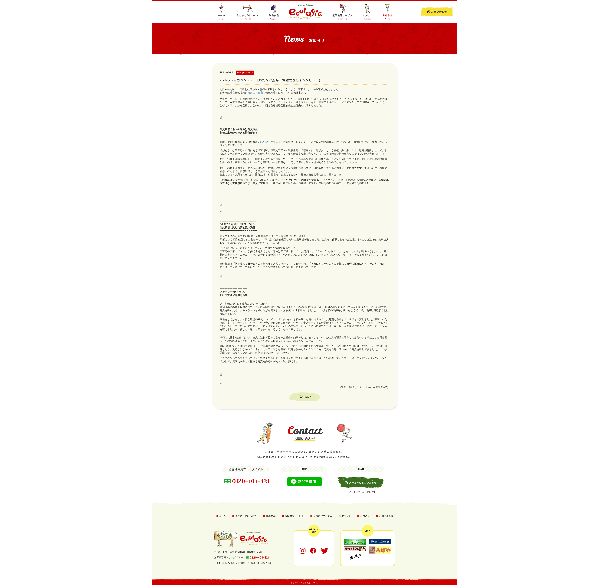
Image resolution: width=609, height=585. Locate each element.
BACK (307, 397)
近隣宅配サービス (342, 17)
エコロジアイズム (322, 516)
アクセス (367, 17)
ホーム (221, 17)
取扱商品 (274, 17)
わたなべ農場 (255, 92)
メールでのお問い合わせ (363, 482)
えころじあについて (247, 17)
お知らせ (388, 17)
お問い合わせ (439, 11)
